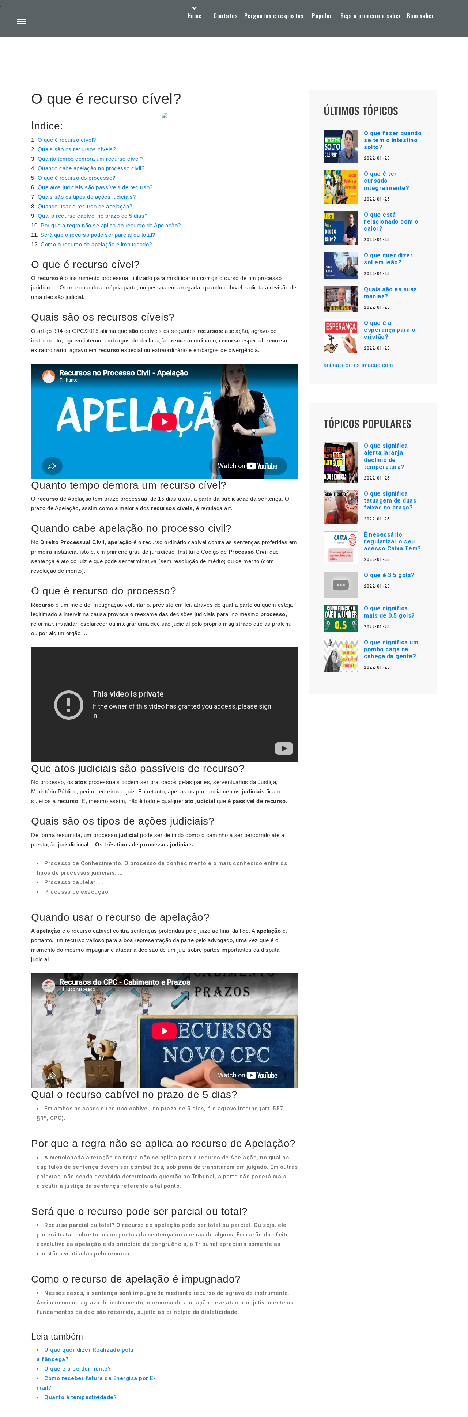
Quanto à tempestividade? (80, 1397)
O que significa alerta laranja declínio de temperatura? (386, 456)
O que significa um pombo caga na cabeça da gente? (391, 649)
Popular (322, 15)
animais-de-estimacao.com (358, 365)
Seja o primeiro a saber (370, 15)
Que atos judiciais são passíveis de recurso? (95, 187)
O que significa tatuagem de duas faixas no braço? (390, 500)
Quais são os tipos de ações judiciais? (87, 197)
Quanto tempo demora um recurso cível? (90, 159)
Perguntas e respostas (274, 15)
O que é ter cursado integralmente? (386, 180)
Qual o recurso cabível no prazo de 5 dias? (93, 216)
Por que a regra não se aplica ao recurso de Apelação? (111, 225)
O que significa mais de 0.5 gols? (389, 612)
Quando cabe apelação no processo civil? (91, 168)
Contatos (226, 15)
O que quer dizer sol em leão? (388, 259)
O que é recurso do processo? (77, 178)
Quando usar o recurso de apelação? (85, 206)
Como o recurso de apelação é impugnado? (96, 244)
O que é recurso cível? (67, 140)
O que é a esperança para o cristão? (389, 329)
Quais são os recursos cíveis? (77, 149)
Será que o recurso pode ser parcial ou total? (97, 235)
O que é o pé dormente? (77, 1368)
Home (195, 15)
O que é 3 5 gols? (389, 575)
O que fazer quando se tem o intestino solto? (393, 140)
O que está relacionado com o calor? (391, 221)
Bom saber (420, 15)
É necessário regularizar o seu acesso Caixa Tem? (392, 541)
